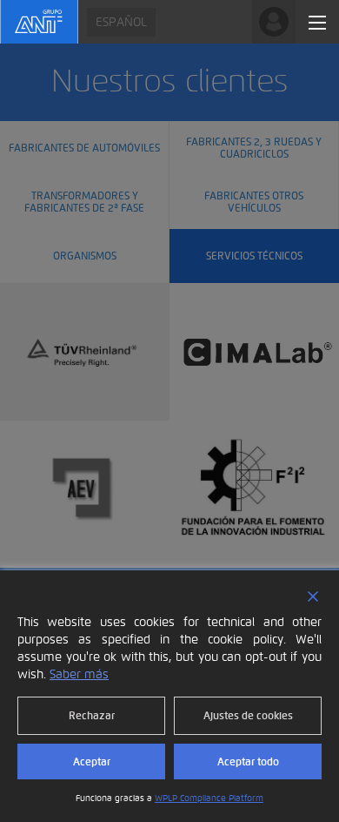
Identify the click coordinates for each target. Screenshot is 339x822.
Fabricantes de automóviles (84, 147)
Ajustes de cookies (248, 715)
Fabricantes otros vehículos (253, 200)
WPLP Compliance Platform (209, 798)
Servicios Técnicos (254, 255)
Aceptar (91, 761)
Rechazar (92, 715)
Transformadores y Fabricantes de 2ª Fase (84, 200)
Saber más (79, 674)
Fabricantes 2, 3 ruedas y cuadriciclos (254, 146)
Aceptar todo (248, 761)
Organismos (84, 255)
